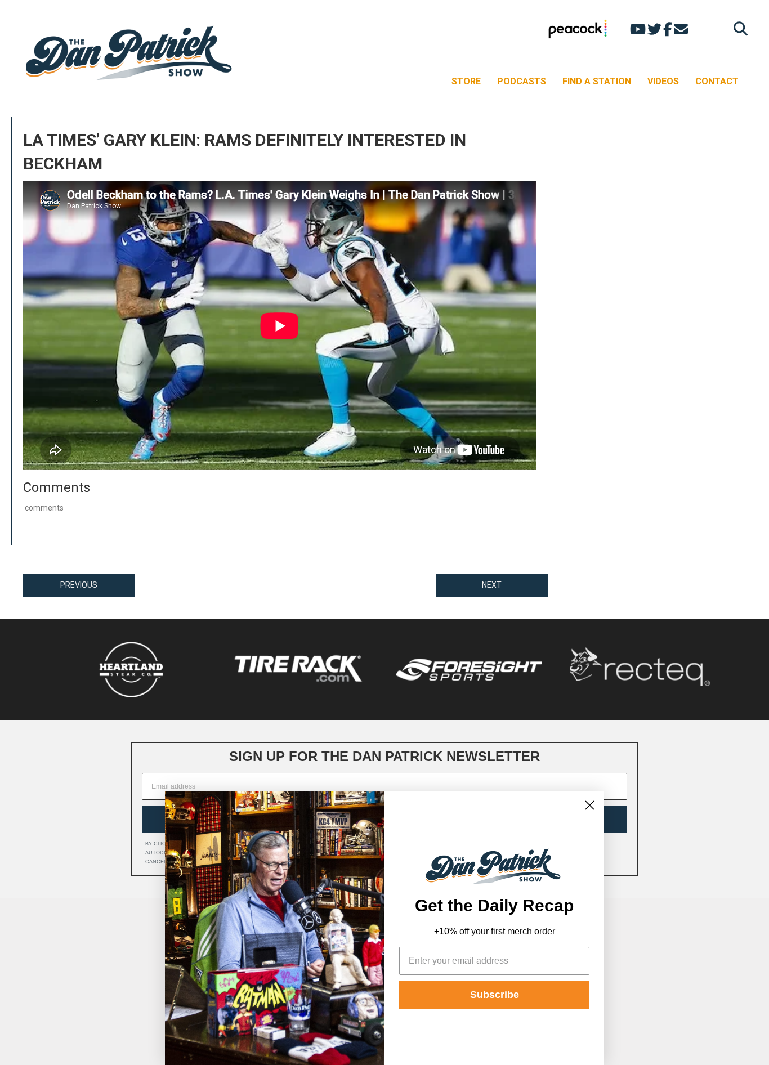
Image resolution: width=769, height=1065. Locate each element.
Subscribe (494, 994)
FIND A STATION (596, 81)
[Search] (737, 28)
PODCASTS (521, 81)
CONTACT (717, 81)
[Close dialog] (590, 805)
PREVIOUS (78, 584)
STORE (466, 81)
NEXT (492, 584)
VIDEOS (663, 81)
